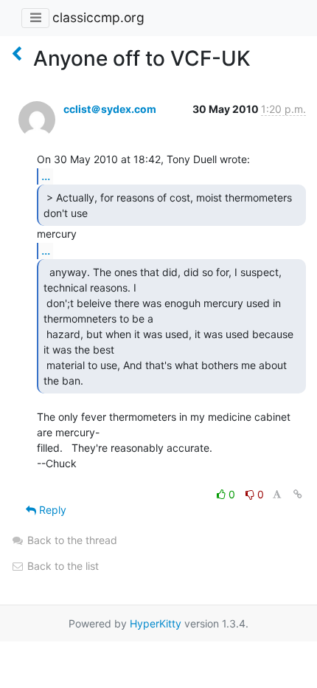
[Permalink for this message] (298, 494)
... (45, 175)
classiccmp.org (98, 17)
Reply (51, 509)
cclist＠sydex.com (109, 109)
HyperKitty (155, 623)
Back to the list (61, 566)
